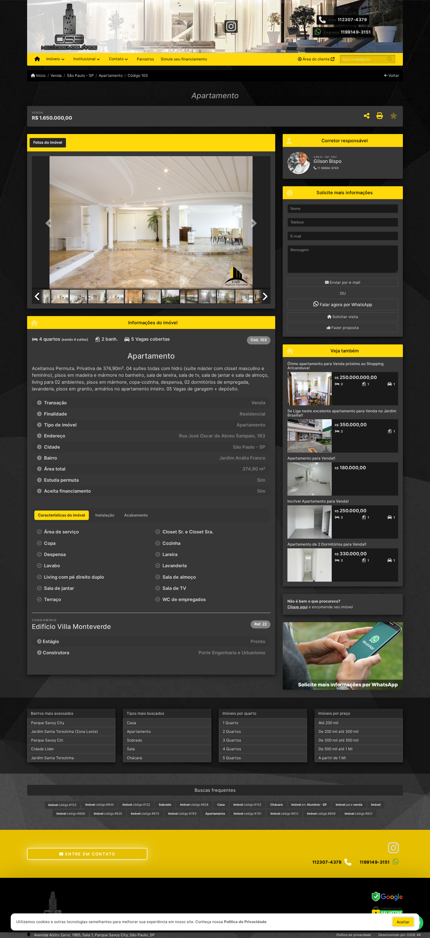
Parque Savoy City (47, 722)
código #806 (321, 813)
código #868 (70, 813)
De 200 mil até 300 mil (339, 731)
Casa (131, 722)
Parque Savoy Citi (47, 740)
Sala (131, 749)
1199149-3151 (356, 32)
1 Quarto (230, 722)
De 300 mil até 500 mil (339, 740)
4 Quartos (232, 749)
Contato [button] (116, 58)
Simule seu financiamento (184, 59)
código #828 (194, 804)
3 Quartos (232, 740)
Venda (56, 75)
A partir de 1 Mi (332, 757)
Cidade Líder (42, 749)
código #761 (248, 813)
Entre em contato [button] (89, 853)
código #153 (247, 804)
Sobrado (134, 740)
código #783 (182, 813)
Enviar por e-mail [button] (344, 282)
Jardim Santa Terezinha (52, 757)
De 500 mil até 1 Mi (336, 749)
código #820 (108, 813)
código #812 (284, 813)
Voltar (393, 75)
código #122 (136, 804)
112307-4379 (352, 19)
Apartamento (111, 75)
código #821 (359, 813)
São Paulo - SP (80, 75)
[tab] (48, 142)
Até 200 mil (328, 722)
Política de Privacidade (245, 921)
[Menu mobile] (37, 59)
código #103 (62, 805)
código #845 (99, 804)
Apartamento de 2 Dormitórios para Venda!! (326, 544)
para (349, 804)
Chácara (134, 757)
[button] (50, 223)
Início (40, 75)
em (309, 804)
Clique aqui (297, 607)
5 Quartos (232, 757)
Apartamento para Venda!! (311, 458)
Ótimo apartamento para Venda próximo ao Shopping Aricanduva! (335, 365)
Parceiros (145, 59)
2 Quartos (232, 731)
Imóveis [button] (53, 58)
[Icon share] (231, 26)
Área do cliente (316, 59)
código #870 (145, 813)
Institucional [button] (84, 58)
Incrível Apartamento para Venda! (318, 501)
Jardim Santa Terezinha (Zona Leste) (64, 731)
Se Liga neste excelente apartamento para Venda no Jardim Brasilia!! (341, 413)
